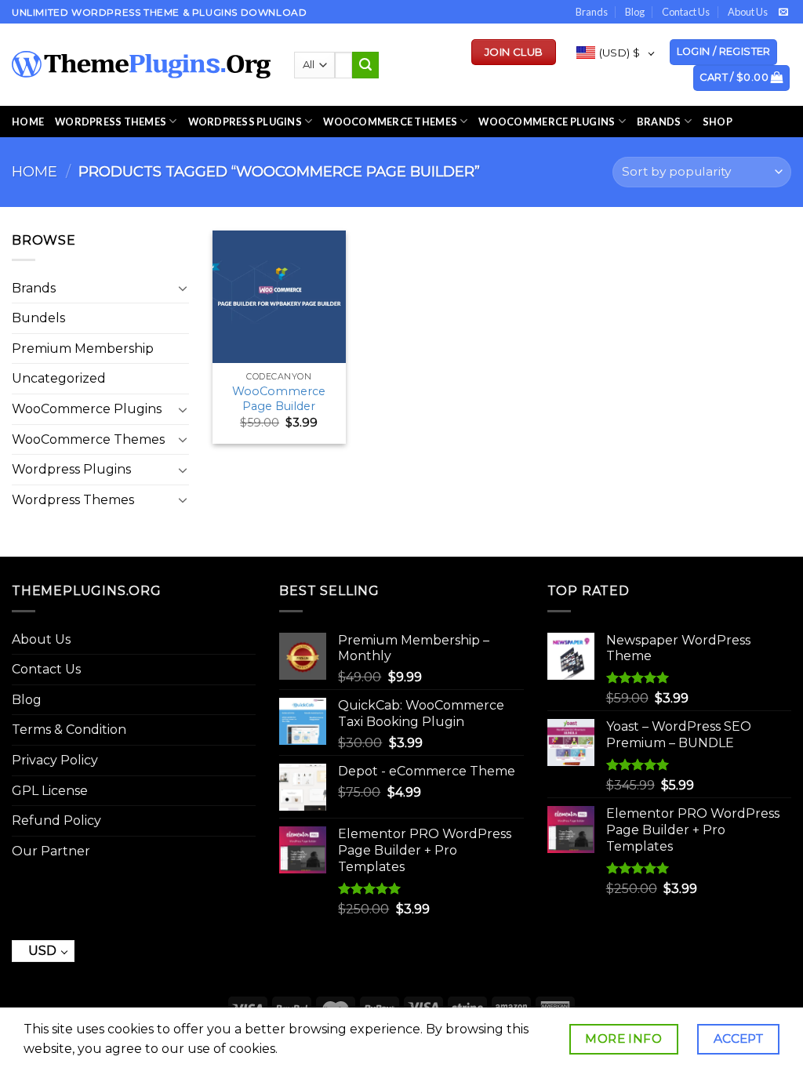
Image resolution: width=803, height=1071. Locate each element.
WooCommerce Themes (390, 121)
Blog (635, 11)
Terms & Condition (69, 729)
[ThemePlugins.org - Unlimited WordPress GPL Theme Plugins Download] (141, 64)
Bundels (38, 317)
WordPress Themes (110, 121)
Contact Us (686, 11)
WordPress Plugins (245, 121)
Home (28, 121)
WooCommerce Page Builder (278, 398)
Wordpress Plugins (71, 469)
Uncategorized (59, 378)
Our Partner (51, 851)
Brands (592, 11)
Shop (717, 121)
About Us (748, 11)
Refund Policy (56, 820)
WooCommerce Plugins (546, 121)
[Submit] (365, 65)
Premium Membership (83, 348)
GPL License (50, 790)
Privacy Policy (55, 760)
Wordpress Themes (73, 499)
